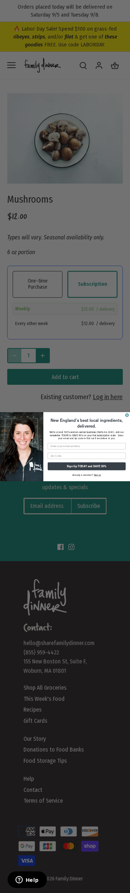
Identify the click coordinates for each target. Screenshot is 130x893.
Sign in (97, 474)
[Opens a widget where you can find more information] (27, 880)
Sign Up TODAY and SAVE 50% (86, 466)
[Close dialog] (127, 414)
